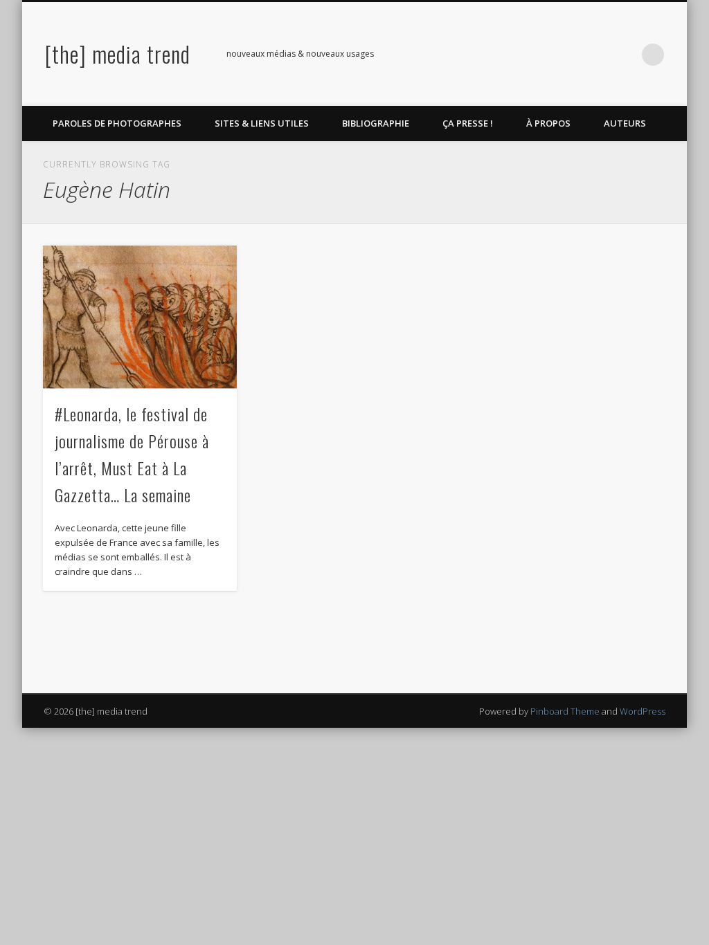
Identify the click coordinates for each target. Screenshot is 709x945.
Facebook (539, 55)
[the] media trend (117, 53)
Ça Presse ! (467, 123)
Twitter (568, 55)
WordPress (642, 711)
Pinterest (596, 55)
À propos (548, 123)
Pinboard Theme (565, 711)
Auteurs (625, 123)
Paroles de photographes (117, 123)
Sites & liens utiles (262, 123)
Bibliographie (375, 123)
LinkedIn (624, 55)
